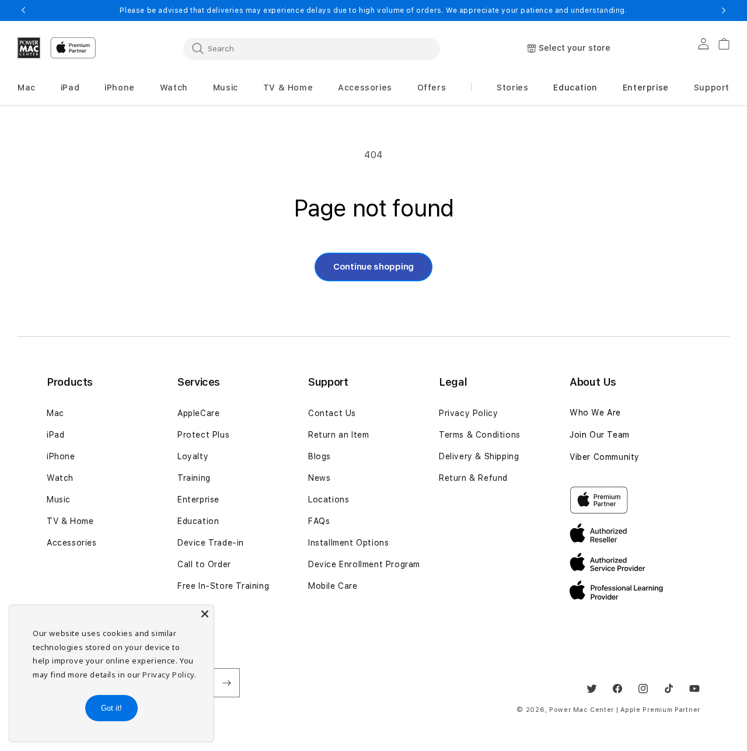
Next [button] (723, 10)
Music (59, 499)
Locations (328, 499)
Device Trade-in (210, 542)
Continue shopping (373, 266)
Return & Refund (473, 478)
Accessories (72, 542)
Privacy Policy (468, 413)
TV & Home (70, 521)
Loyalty (192, 456)
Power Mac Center (581, 710)
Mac (55, 413)
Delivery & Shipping (479, 456)
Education (198, 521)
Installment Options (348, 542)
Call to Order (204, 564)
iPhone (61, 456)
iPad (55, 434)
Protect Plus (203, 434)
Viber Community (605, 457)
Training (194, 478)
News (319, 478)
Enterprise (198, 499)
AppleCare (198, 413)
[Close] (205, 614)
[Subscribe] (226, 682)
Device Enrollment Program (364, 564)
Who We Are (595, 412)
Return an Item (338, 434)
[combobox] (311, 48)
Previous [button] (23, 10)
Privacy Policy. (169, 674)
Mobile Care (333, 586)
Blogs (319, 456)
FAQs (319, 521)
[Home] (29, 47)
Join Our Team (600, 434)
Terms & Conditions (480, 434)
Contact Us (332, 413)
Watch (60, 478)
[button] (27, 88)
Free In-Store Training (223, 586)
